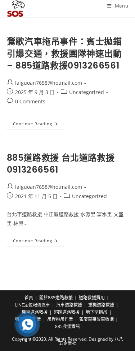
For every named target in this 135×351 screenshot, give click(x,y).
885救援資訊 (67, 326)
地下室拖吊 (96, 312)
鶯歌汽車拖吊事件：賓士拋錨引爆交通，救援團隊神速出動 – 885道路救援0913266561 (64, 53)
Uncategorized (86, 92)
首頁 (28, 298)
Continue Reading (38, 125)
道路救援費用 (92, 298)
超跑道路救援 (67, 312)
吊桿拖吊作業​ (60, 319)
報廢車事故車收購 (96, 319)
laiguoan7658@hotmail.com (48, 82)
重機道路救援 (101, 305)
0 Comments (30, 101)
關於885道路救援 (56, 298)
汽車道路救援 (69, 305)
